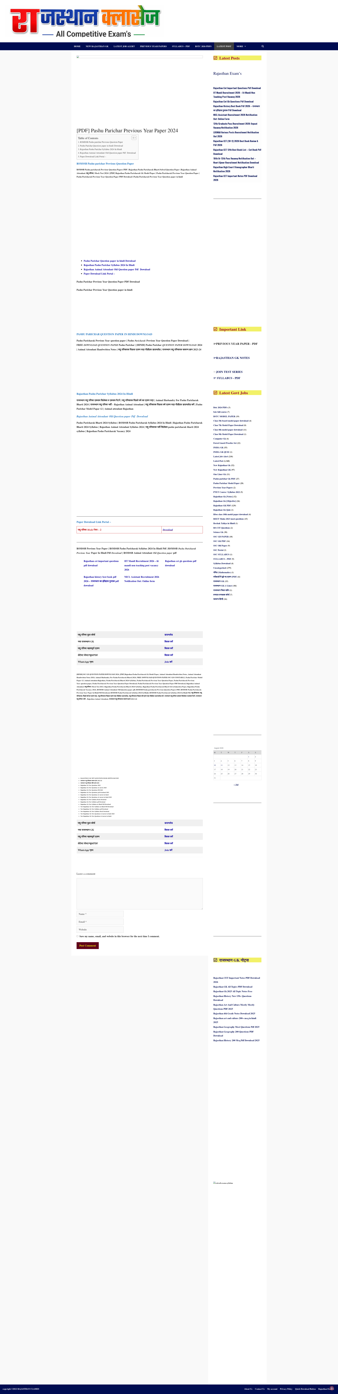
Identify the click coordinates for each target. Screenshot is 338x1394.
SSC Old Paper (220, 545)
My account (272, 1388)
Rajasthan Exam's (326, 1388)
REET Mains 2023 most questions (228, 518)
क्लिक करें (169, 641)
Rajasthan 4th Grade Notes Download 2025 (234, 1013)
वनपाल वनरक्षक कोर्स (221, 594)
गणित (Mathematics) (222, 572)
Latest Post (224, 46)
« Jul (236, 784)
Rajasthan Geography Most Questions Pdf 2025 (236, 1027)
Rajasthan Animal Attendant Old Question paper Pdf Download (108, 152)
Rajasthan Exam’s (227, 73)
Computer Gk (219, 438)
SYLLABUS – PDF (181, 46)
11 (222, 765)
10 (215, 765)
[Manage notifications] (332, 1388)
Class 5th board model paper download (230, 420)
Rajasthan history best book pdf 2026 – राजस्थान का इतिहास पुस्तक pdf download (101, 581)
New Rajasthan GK (222, 469)
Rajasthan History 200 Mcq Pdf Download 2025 (236, 1040)
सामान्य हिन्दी (218, 598)
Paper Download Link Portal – (93, 156)
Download (168, 529)
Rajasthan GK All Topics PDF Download (232, 986)
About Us (248, 1388)
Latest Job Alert (124, 46)
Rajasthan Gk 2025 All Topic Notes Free (232, 991)
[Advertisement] (140, 200)
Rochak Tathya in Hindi (224, 523)
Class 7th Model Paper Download (228, 425)
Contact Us (260, 1388)
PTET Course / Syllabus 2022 (226, 491)
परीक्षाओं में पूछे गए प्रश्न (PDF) (225, 576)
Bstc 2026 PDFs (203, 46)
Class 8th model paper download (228, 429)
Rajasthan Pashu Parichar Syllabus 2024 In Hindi (101, 149)
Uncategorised (219, 567)
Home (77, 46)
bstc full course (220, 411)
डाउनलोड (169, 634)
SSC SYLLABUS (221, 554)
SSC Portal (218, 550)
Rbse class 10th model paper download (230, 514)
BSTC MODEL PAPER (224, 416)
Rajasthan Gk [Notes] (223, 496)
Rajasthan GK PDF (222, 505)
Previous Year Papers (153, 46)
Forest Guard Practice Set (224, 442)
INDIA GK (218, 447)
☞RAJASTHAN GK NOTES (231, 358)
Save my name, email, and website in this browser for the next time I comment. (119, 936)
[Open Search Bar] (263, 46)
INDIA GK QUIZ (221, 451)
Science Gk (218, 532)
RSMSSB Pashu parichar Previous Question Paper (101, 142)
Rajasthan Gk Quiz (222, 509)
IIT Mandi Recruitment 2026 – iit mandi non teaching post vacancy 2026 (141, 565)
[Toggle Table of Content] (133, 138)
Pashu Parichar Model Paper (226, 483)
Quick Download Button (305, 1388)
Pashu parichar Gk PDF (224, 478)
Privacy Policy (286, 1388)
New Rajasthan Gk (97, 46)
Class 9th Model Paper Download (228, 434)
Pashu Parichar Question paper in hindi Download (101, 145)
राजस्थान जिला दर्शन (221, 590)
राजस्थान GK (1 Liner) (223, 585)
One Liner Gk (219, 474)
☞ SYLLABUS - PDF (226, 378)
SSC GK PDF (219, 541)
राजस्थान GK (218, 581)
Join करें (168, 661)
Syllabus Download (222, 563)
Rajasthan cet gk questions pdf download (233, 101)
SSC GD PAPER (221, 536)
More (240, 46)
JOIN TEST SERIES (229, 372)
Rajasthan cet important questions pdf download (237, 88)
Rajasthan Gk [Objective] (224, 500)
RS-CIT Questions (221, 527)
